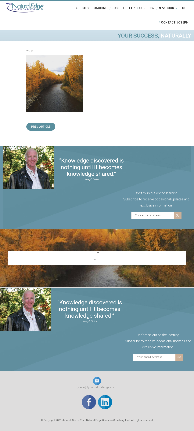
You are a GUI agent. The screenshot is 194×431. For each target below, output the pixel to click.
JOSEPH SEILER (123, 8)
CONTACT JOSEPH (174, 22)
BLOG (182, 8)
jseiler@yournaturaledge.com (97, 387)
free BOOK (166, 8)
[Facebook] (89, 402)
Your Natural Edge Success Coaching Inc (104, 420)
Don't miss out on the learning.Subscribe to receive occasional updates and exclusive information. (156, 199)
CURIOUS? (146, 8)
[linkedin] (105, 402)
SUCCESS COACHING (91, 8)
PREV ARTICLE (40, 126)
